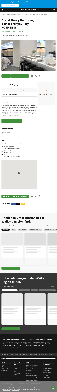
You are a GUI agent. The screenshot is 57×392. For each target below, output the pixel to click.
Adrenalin (34, 290)
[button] (2, 10)
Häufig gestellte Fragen (32, 365)
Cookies (28, 378)
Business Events (47, 372)
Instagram (5, 367)
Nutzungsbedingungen (31, 375)
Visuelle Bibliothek (47, 368)
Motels (13, 229)
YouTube (5, 370)
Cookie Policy (15, 389)
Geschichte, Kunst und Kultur (9, 290)
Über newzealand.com (31, 367)
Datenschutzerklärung (31, 377)
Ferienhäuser (6, 229)
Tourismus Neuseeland (48, 374)
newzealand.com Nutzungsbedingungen (11, 347)
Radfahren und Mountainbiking (47, 290)
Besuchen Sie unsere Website (19, 76)
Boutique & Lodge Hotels (35, 229)
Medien (45, 366)
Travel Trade (46, 370)
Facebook (5, 368)
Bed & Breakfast (22, 229)
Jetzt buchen (6, 76)
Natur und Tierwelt (24, 290)
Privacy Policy (6, 389)
